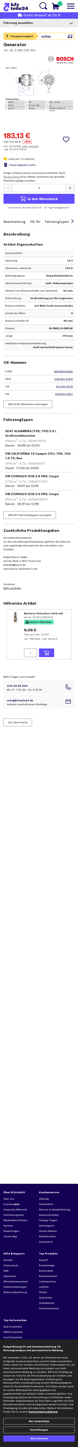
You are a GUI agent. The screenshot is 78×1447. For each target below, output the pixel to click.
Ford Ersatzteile (12, 1337)
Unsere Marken (48, 1231)
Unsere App (10, 1236)
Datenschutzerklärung (43, 1411)
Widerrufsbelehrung (15, 1292)
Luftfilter (44, 1286)
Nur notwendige (39, 1421)
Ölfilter (43, 1292)
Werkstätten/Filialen (15, 1220)
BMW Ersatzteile (13, 1332)
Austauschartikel (49, 1214)
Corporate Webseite (15, 1209)
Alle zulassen (39, 1438)
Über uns (8, 1198)
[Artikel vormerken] (66, 139)
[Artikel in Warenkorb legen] (46, 653)
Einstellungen (39, 1429)
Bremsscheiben (48, 1276)
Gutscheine (46, 1241)
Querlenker (45, 1297)
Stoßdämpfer (46, 1303)
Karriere (8, 1225)
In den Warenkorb (43, 199)
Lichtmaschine (47, 1281)
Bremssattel (46, 1270)
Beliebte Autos (47, 1236)
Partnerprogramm (13, 1214)
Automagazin (46, 1225)
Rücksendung (11, 176)
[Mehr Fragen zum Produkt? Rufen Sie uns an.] (39, 687)
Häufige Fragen (48, 1220)
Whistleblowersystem (15, 1281)
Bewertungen (11, 1231)
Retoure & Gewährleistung (54, 1209)
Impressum (9, 1276)
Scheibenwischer (49, 1308)
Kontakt (8, 1260)
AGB (6, 1270)
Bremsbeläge (47, 1265)
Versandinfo (46, 1204)
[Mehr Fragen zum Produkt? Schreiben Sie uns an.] (39, 701)
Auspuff (43, 1260)
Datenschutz (10, 1265)
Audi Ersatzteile (12, 1326)
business (11, 1204)
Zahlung (44, 1198)
